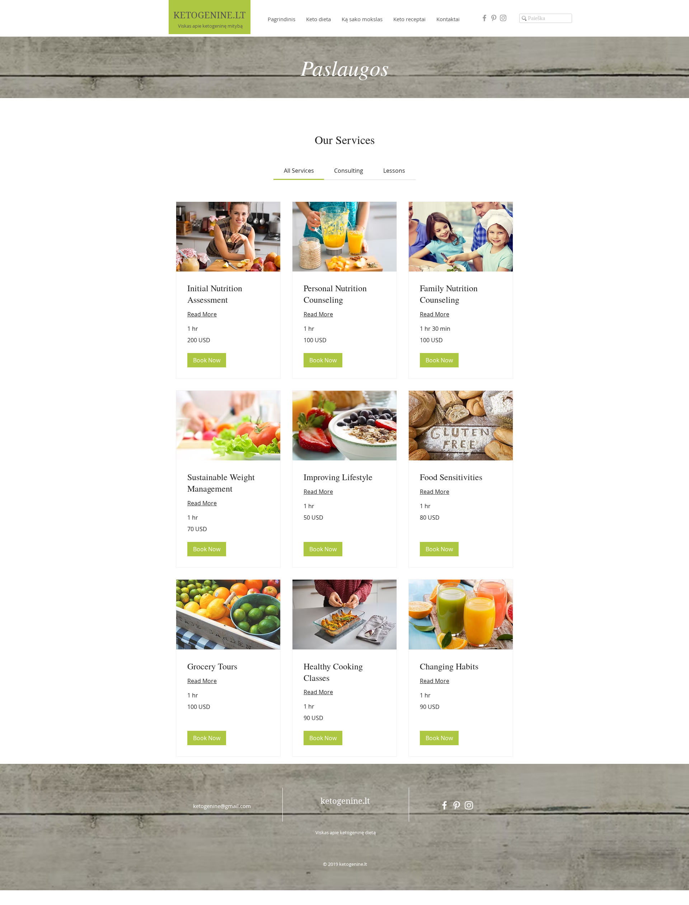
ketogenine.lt (345, 801)
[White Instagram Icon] (468, 805)
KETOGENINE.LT (209, 15)
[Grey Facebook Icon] (484, 18)
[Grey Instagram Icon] (503, 18)
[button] (206, 360)
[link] (299, 171)
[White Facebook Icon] (444, 805)
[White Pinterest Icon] (456, 805)
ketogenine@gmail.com (222, 805)
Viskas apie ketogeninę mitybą (210, 26)
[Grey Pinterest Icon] (493, 18)
